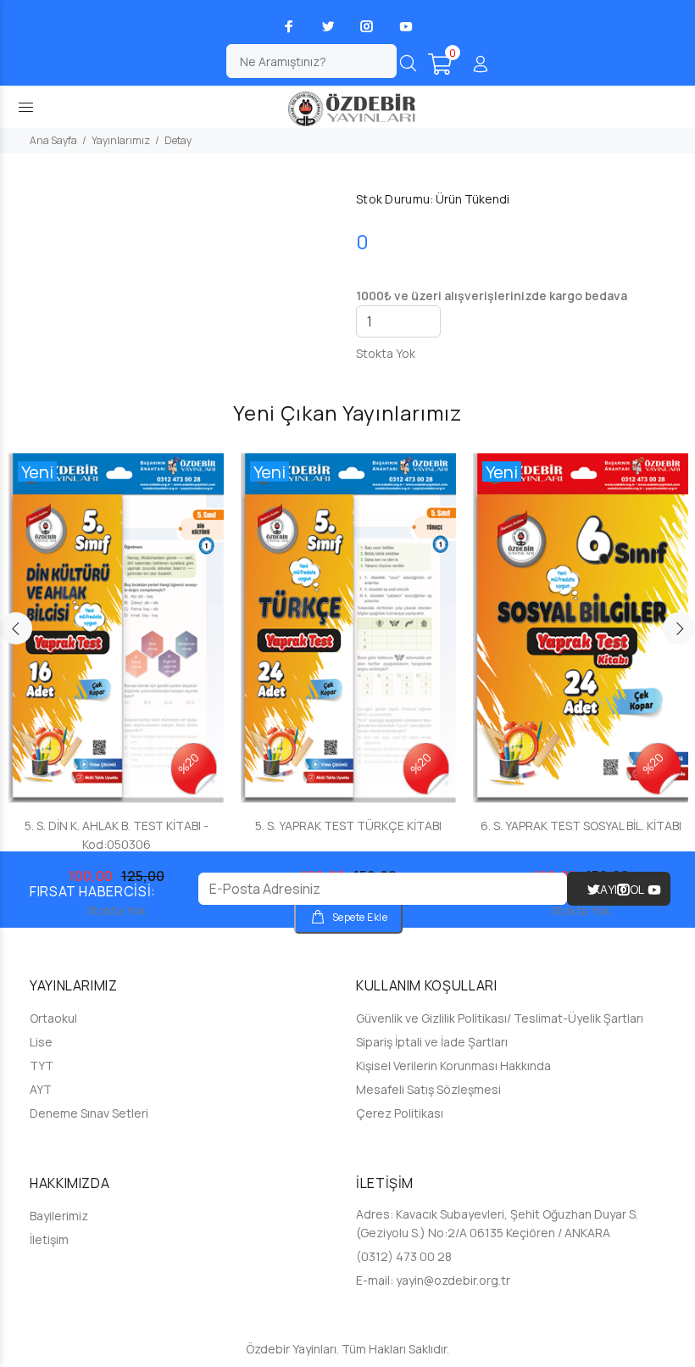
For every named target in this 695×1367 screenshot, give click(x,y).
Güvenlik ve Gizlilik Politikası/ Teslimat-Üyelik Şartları (499, 1018)
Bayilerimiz (59, 1216)
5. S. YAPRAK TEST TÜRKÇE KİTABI (348, 825)
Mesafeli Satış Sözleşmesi (428, 1089)
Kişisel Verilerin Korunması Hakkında (453, 1065)
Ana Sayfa (53, 140)
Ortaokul (53, 1018)
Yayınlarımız (121, 140)
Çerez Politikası (399, 1113)
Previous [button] (16, 628)
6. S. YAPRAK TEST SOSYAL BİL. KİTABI (581, 825)
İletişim (49, 1239)
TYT (41, 1065)
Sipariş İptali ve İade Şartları (432, 1042)
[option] (116, 669)
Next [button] (679, 628)
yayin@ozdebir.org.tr (453, 1280)
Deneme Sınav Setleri (89, 1113)
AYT (41, 1089)
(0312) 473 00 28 (404, 1256)
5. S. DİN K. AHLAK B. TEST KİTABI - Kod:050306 (116, 834)
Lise (41, 1042)
